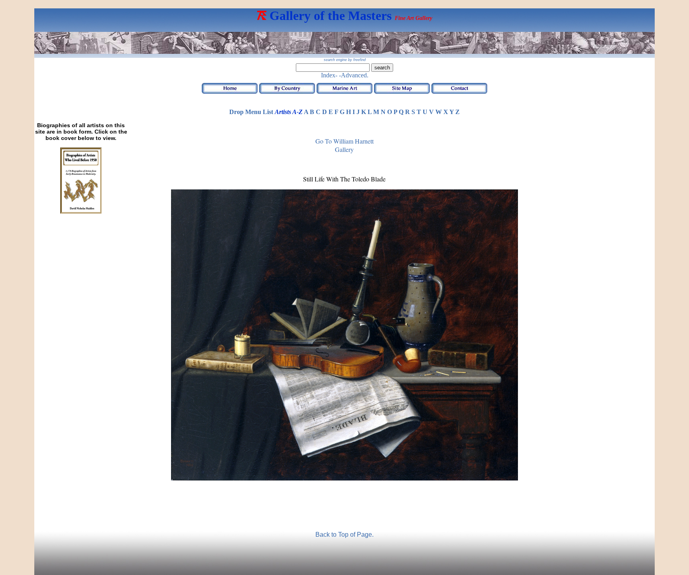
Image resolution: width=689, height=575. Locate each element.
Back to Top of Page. (344, 534)
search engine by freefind (345, 60)
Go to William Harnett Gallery (344, 145)
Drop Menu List (251, 111)
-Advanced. (353, 75)
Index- (329, 75)
